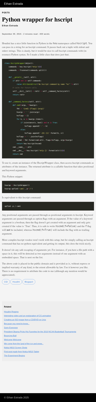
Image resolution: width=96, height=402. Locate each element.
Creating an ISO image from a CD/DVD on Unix (25, 320)
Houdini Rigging (11, 312)
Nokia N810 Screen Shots (15, 348)
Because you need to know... (16, 324)
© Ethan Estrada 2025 (16, 397)
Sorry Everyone (11, 328)
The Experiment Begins (14, 356)
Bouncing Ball (10, 336)
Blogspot (29, 282)
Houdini (16, 282)
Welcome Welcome (12, 340)
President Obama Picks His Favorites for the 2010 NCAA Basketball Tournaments (40, 332)
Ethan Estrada (13, 3)
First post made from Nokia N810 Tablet (21, 352)
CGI (6, 282)
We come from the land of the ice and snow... (23, 344)
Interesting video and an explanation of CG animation (27, 316)
